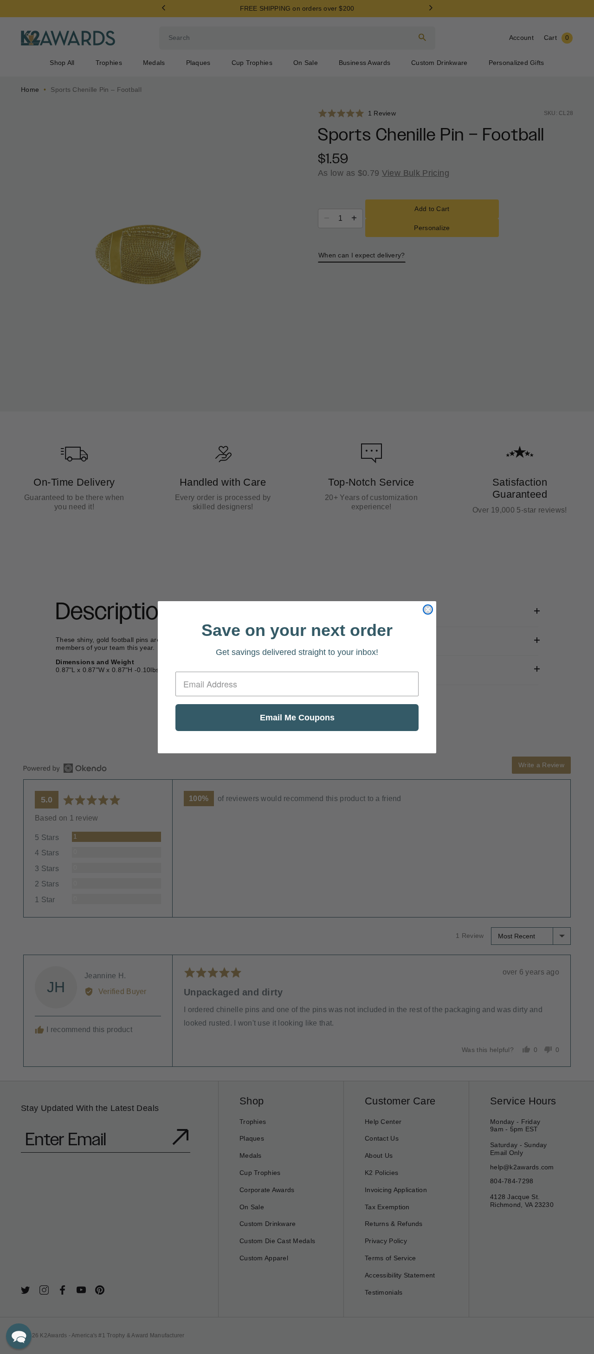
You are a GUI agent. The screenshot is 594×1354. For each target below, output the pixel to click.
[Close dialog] (428, 609)
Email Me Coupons (297, 717)
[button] (19, 1336)
